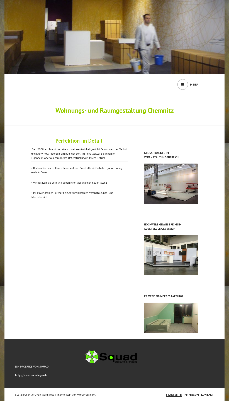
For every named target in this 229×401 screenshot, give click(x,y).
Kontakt (207, 394)
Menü (194, 84)
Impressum (191, 394)
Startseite (174, 394)
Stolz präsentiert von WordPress (34, 394)
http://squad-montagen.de (31, 375)
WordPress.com (86, 394)
